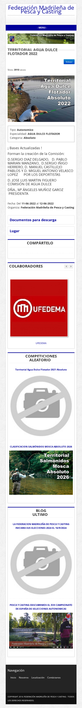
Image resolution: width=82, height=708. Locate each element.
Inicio (13, 677)
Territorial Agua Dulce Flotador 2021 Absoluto (41, 369)
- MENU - (42, 27)
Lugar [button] (14, 231)
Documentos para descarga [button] (33, 220)
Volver (69, 61)
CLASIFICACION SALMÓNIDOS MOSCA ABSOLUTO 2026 (41, 446)
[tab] (42, 220)
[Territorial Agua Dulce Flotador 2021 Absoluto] (41, 405)
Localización (37, 677)
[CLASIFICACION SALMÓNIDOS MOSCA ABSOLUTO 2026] (41, 472)
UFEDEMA (41, 343)
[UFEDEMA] (39, 307)
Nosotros (24, 677)
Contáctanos (54, 677)
